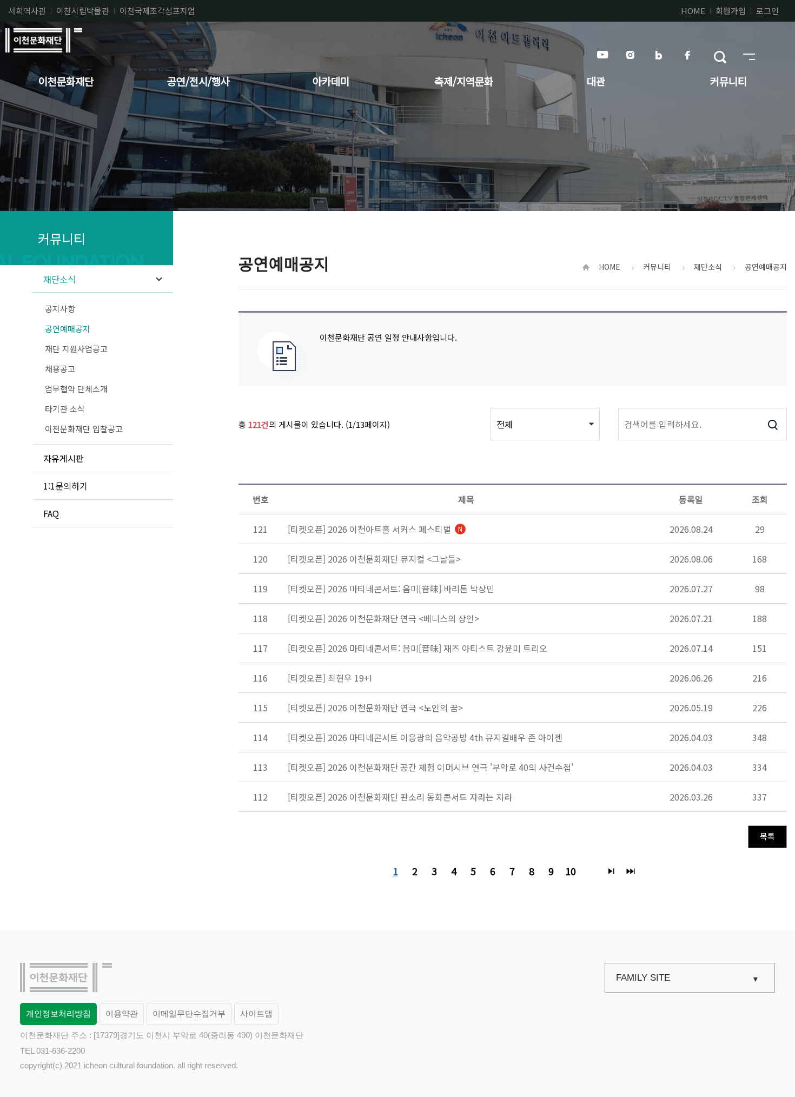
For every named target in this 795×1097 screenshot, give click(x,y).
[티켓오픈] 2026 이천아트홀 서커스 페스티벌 (375, 529)
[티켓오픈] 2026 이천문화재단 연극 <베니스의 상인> (383, 618)
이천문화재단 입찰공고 (84, 428)
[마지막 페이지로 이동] (630, 871)
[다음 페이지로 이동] (611, 871)
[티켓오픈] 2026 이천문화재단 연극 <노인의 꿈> (375, 707)
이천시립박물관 (82, 10)
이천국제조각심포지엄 (157, 10)
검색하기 (772, 424)
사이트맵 (256, 1013)
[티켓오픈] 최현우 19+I (330, 677)
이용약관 (121, 1013)
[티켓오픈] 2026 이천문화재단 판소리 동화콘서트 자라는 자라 (400, 796)
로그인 (767, 10)
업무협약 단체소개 (76, 388)
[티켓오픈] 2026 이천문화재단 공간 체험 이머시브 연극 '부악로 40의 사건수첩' (430, 767)
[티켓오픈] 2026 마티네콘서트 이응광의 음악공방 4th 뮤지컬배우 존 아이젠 (425, 737)
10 (568, 870)
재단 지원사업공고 (76, 348)
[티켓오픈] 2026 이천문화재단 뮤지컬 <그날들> (374, 558)
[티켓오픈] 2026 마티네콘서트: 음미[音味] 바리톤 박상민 (391, 588)
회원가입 (731, 10)
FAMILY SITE (643, 978)
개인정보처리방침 (58, 1013)
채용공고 (60, 368)
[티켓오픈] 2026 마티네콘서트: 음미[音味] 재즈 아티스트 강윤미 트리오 (417, 648)
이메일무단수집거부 (189, 1013)
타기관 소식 (65, 408)
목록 (767, 836)
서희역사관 (27, 10)
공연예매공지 (67, 328)
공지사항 (60, 308)
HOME (693, 10)
